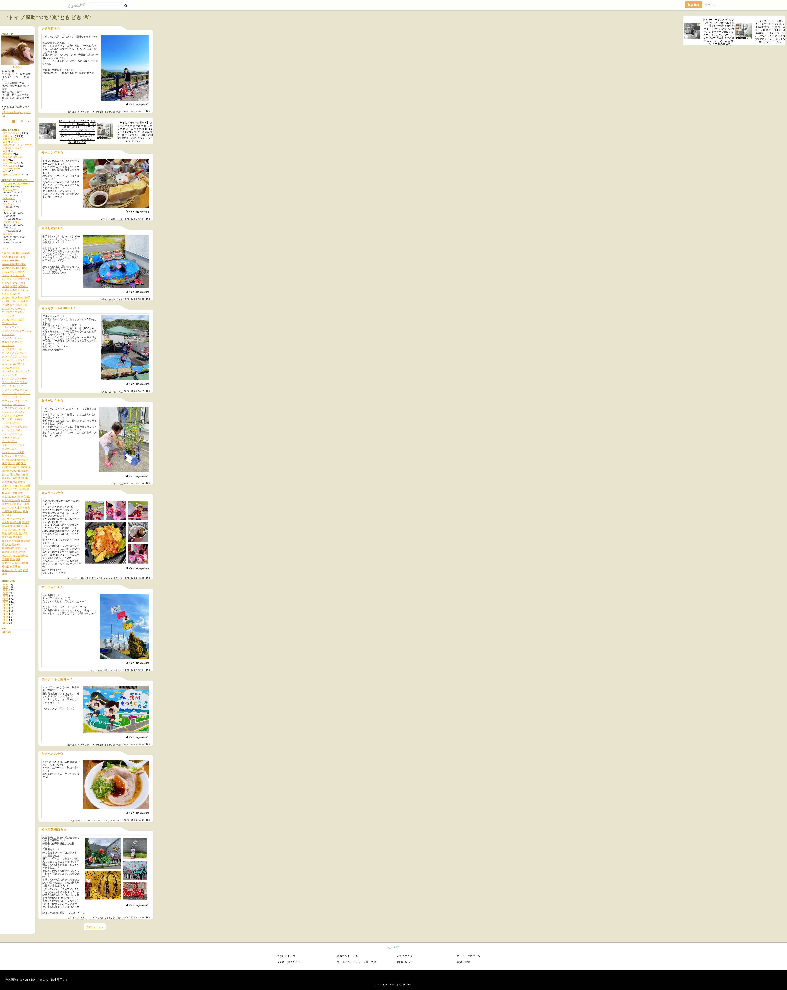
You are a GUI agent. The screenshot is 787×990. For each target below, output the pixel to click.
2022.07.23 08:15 (134, 391)
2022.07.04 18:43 (134, 820)
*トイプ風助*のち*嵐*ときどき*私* (49, 17)
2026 (5, 584)
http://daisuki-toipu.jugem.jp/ (16, 113)
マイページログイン (469, 956)
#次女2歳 (98, 111)
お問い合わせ (405, 962)
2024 (5, 590)
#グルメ (105, 219)
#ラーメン (99, 820)
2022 (5, 596)
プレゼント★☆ (11, 221)
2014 (5, 619)
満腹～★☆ (9, 136)
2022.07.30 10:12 (134, 111)
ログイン (710, 5)
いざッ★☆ (9, 162)
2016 (5, 613)
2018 (5, 608)
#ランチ (118, 578)
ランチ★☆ (9, 204)
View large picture (138, 104)
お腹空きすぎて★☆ (11, 140)
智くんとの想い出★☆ (12, 158)
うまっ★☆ (9, 198)
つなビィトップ (286, 956)
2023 (5, 593)
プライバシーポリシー (350, 962)
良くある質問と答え (289, 962)
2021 (5, 599)
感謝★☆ (8, 153)
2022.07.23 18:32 (134, 298)
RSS (8, 631)
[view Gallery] (14, 121)
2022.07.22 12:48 (134, 483)
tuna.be (393, 948)
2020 (5, 602)
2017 (5, 610)
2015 (5, 616)
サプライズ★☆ (11, 133)
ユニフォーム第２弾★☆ (16, 183)
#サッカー (86, 111)
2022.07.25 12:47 (134, 218)
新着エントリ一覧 (347, 956)
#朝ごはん (117, 219)
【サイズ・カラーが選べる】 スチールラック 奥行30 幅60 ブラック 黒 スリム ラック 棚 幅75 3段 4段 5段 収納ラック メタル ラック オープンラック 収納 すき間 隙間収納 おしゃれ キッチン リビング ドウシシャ (770, 31)
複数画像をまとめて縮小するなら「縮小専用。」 (36, 979)
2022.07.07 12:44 (134, 669)
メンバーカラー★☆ (11, 170)
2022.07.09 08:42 (134, 577)
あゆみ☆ (17, 66)
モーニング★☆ (11, 174)
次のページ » (94, 927)
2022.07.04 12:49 (134, 917)
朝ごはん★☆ (10, 189)
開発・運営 (463, 962)
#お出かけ (73, 111)
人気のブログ (405, 956)
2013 (5, 622)
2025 (5, 587)
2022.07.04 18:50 (134, 744)
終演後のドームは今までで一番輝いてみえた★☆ (17, 147)
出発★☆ (8, 233)
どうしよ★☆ (10, 165)
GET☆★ (8, 210)
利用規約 (371, 962)
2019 (5, 605)
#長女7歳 (110, 111)
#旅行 (119, 111)
